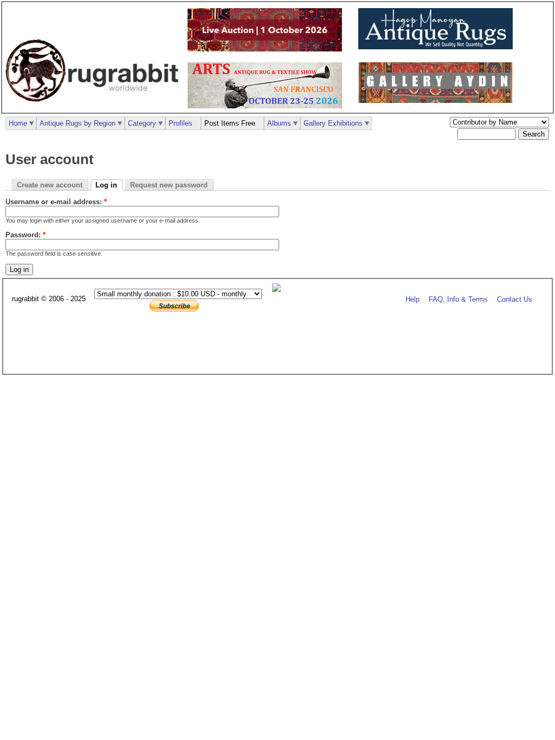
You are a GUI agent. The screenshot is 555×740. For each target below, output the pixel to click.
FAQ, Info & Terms (458, 299)
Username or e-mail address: (56, 202)
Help (412, 299)
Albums (279, 123)
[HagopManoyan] (438, 47)
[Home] (95, 107)
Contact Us (514, 299)
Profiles (180, 123)
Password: (25, 235)
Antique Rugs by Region (77, 123)
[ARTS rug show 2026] (267, 106)
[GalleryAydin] (438, 100)
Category (142, 123)
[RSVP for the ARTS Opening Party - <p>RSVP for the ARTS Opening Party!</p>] (279, 289)
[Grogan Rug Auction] (267, 49)
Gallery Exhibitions (333, 123)
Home (18, 123)
